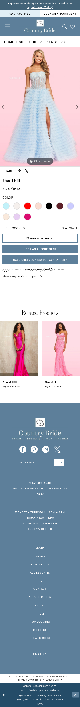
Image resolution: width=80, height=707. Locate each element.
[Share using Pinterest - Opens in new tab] (19, 171)
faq (40, 580)
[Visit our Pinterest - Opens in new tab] (34, 449)
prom (40, 613)
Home (9, 41)
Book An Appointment (40, 249)
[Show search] (65, 26)
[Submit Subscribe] (59, 462)
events (40, 556)
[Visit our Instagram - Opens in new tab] (45, 449)
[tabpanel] (40, 106)
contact (39, 588)
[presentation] (19, 348)
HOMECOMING (40, 621)
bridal (40, 605)
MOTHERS (40, 630)
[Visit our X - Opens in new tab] (57, 449)
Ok (76, 694)
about (40, 548)
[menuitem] (20, 13)
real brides (40, 564)
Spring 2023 (54, 41)
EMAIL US (40, 654)
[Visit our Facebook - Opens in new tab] (22, 449)
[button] (7, 26)
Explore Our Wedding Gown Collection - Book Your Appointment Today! (40, 5)
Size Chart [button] (69, 228)
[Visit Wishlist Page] (73, 26)
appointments (40, 596)
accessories (40, 572)
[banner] (40, 27)
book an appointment (60, 13)
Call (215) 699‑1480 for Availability (40, 259)
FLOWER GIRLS (40, 638)
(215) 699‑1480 (19, 13)
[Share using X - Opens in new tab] (26, 171)
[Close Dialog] (3, 695)
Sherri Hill (28, 41)
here (39, 703)
